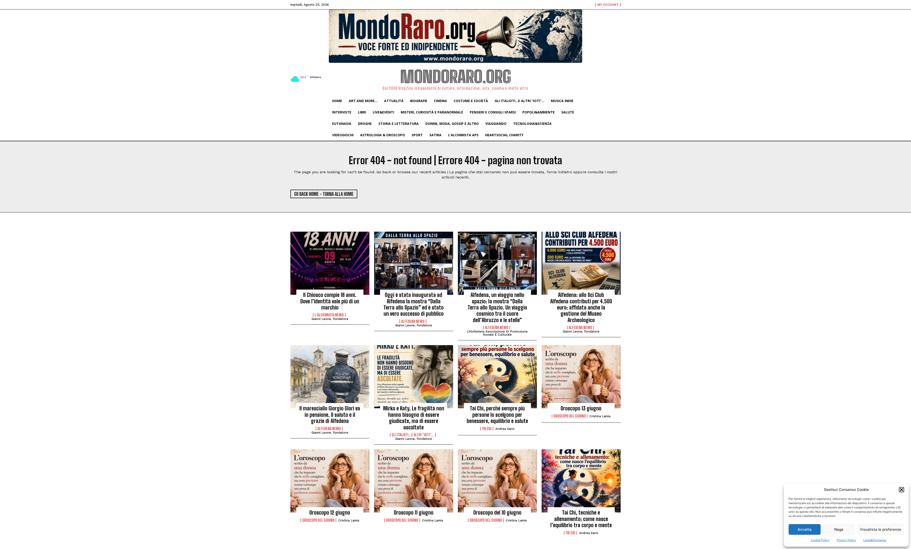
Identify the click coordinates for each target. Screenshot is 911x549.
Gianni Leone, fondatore (329, 319)
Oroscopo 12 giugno (329, 512)
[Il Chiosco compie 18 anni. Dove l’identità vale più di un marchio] (329, 263)
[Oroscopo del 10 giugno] (497, 480)
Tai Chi (487, 429)
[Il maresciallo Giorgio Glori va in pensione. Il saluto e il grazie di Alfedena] (329, 376)
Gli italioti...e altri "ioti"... (413, 435)
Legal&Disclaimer (875, 540)
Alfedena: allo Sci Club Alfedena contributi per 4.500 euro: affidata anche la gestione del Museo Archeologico (581, 307)
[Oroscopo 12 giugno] (329, 480)
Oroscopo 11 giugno (413, 512)
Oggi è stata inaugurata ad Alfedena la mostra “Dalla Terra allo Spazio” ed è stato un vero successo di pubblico (413, 304)
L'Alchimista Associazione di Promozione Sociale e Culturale (497, 333)
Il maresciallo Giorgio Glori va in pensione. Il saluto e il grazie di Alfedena (329, 414)
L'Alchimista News (329, 315)
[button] (901, 489)
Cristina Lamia (600, 416)
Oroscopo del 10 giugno (497, 512)
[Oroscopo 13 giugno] (581, 376)
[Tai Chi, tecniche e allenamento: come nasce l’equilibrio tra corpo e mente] (581, 480)
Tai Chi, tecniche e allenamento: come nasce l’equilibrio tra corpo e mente (581, 518)
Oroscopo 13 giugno (581, 408)
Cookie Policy (820, 540)
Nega (838, 529)
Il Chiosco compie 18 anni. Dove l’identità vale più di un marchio (329, 301)
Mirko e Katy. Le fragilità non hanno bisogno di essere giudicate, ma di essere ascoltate (413, 417)
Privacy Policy (846, 540)
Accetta (805, 529)
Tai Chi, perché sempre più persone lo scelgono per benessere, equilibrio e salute (497, 414)
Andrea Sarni (504, 429)
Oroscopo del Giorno (569, 416)
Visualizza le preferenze (880, 529)
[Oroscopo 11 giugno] (413, 480)
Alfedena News (413, 321)
